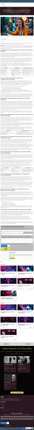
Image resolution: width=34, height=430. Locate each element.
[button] (20, 4)
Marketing (7, 368)
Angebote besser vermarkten (20, 236)
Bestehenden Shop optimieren (12, 236)
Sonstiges (29, 237)
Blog (5, 368)
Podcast (10, 387)
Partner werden (25, 237)
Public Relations (11, 368)
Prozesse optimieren (4, 237)
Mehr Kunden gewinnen (27, 236)
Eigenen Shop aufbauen (4, 236)
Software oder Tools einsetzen (11, 237)
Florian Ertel (7, 382)
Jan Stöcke (20, 364)
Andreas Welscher (9, 364)
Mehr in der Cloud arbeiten (19, 237)
